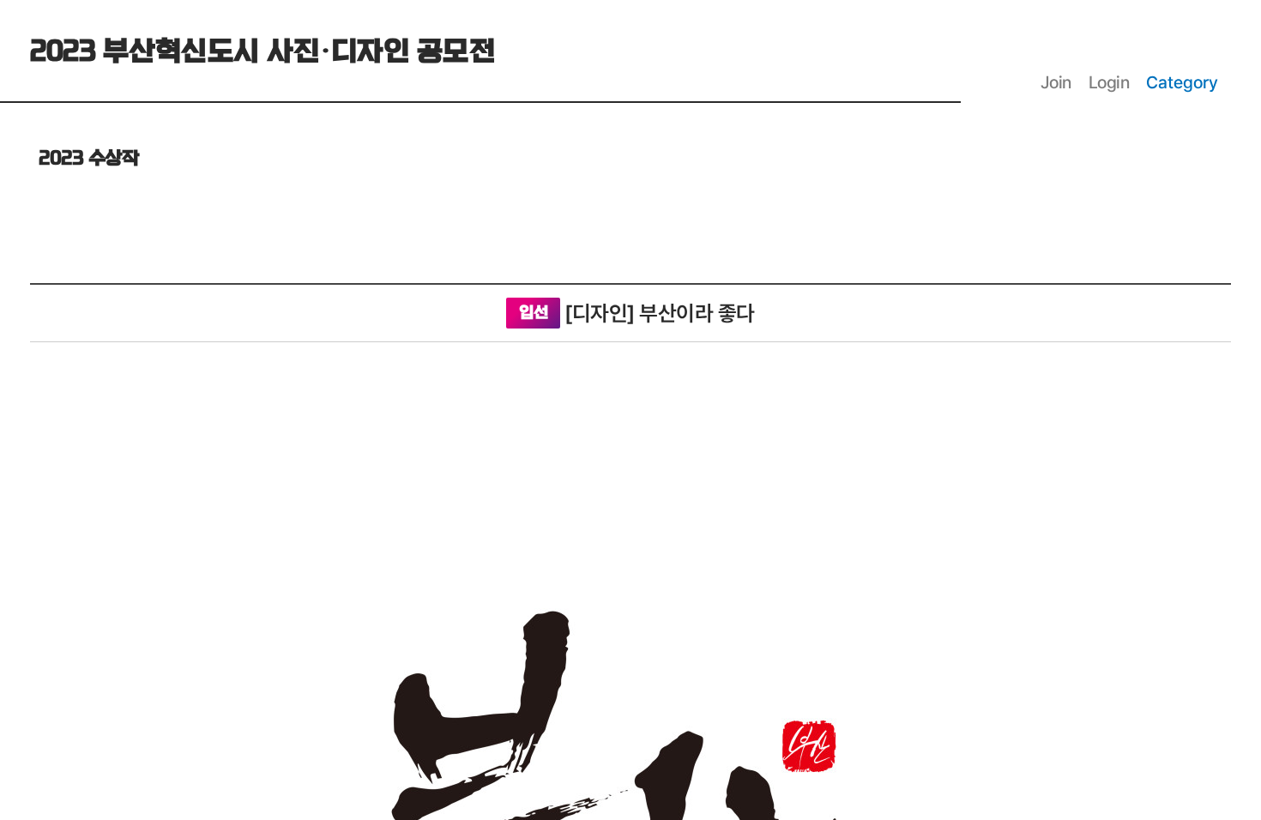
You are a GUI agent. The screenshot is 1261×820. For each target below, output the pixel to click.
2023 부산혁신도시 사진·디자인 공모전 (262, 52)
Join (1056, 82)
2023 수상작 (88, 159)
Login (1109, 82)
